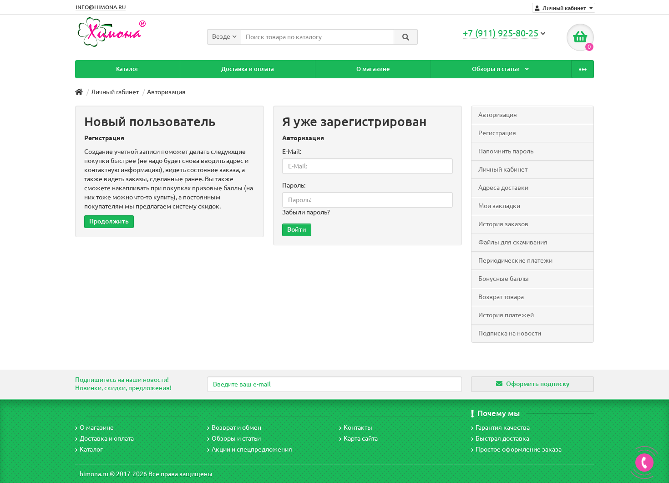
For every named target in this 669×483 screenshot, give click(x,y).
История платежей (506, 315)
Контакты (358, 427)
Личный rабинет (115, 92)
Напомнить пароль (505, 151)
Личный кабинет (502, 169)
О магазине (373, 69)
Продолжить (109, 221)
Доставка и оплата (247, 69)
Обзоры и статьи (496, 69)
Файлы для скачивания (512, 242)
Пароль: (293, 185)
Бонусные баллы (503, 278)
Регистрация (497, 133)
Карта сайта (361, 438)
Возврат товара (501, 296)
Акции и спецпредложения (252, 449)
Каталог (127, 69)
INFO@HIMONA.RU (101, 7)
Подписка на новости (509, 333)
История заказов (503, 224)
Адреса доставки (503, 187)
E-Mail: (291, 151)
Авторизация (166, 92)
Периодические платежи (515, 260)
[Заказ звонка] (644, 462)
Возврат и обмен (236, 427)
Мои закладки (499, 205)
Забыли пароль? (306, 212)
